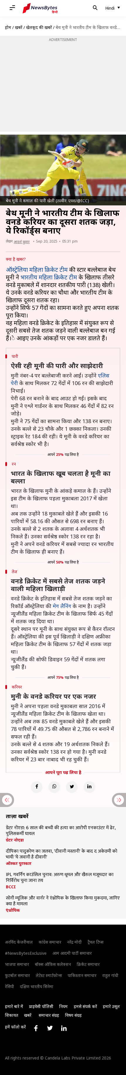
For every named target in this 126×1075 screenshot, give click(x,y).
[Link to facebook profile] (36, 1028)
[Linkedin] (89, 787)
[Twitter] (72, 787)
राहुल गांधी (110, 975)
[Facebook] (36, 787)
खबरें (18, 27)
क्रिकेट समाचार (88, 964)
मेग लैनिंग (62, 605)
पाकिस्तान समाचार (82, 975)
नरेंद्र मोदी (74, 942)
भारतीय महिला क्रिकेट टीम (49, 277)
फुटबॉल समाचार (17, 975)
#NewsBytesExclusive (26, 953)
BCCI (11, 886)
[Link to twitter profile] (50, 1028)
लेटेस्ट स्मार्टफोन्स (49, 975)
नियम (63, 1006)
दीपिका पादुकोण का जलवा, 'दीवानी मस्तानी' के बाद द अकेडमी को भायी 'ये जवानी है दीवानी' (61, 854)
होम (8, 27)
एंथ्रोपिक (13, 910)
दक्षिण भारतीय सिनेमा (36, 986)
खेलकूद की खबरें (39, 27)
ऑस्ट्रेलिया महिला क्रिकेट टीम (37, 270)
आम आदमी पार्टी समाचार (72, 953)
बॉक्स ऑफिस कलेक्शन (53, 964)
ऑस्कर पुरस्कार (18, 863)
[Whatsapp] (54, 787)
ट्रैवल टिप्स (95, 942)
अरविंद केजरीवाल (19, 942)
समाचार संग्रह (49, 1015)
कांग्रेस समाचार (50, 942)
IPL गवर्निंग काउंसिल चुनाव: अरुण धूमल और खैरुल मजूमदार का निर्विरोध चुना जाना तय (59, 878)
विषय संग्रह (73, 1015)
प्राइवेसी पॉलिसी (41, 1006)
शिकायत (11, 1015)
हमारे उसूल (111, 1006)
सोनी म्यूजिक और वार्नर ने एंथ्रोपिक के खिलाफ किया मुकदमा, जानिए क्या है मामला (63, 901)
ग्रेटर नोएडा (15, 840)
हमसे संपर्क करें (85, 1006)
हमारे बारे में (14, 1006)
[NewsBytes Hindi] (40, 8)
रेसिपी (9, 986)
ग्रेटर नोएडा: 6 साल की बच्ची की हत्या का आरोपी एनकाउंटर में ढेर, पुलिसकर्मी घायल (60, 831)
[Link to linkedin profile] (64, 1028)
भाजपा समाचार (17, 964)
